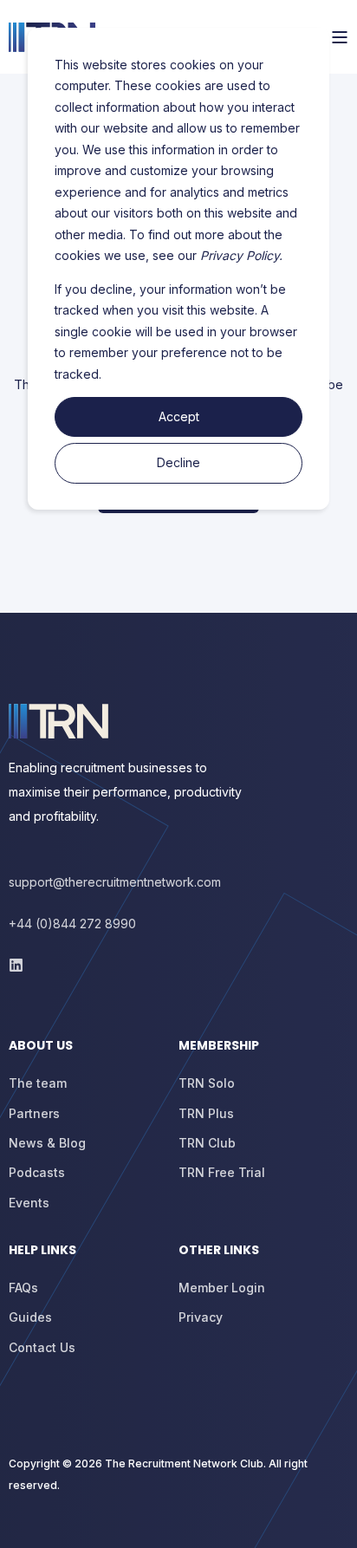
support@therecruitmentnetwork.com (115, 882)
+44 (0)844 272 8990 (72, 923)
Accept (179, 416)
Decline (178, 462)
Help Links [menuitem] (42, 1251)
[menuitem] (89, 1054)
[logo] (58, 721)
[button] (26, 1522)
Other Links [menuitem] (218, 1251)
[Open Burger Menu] (339, 37)
